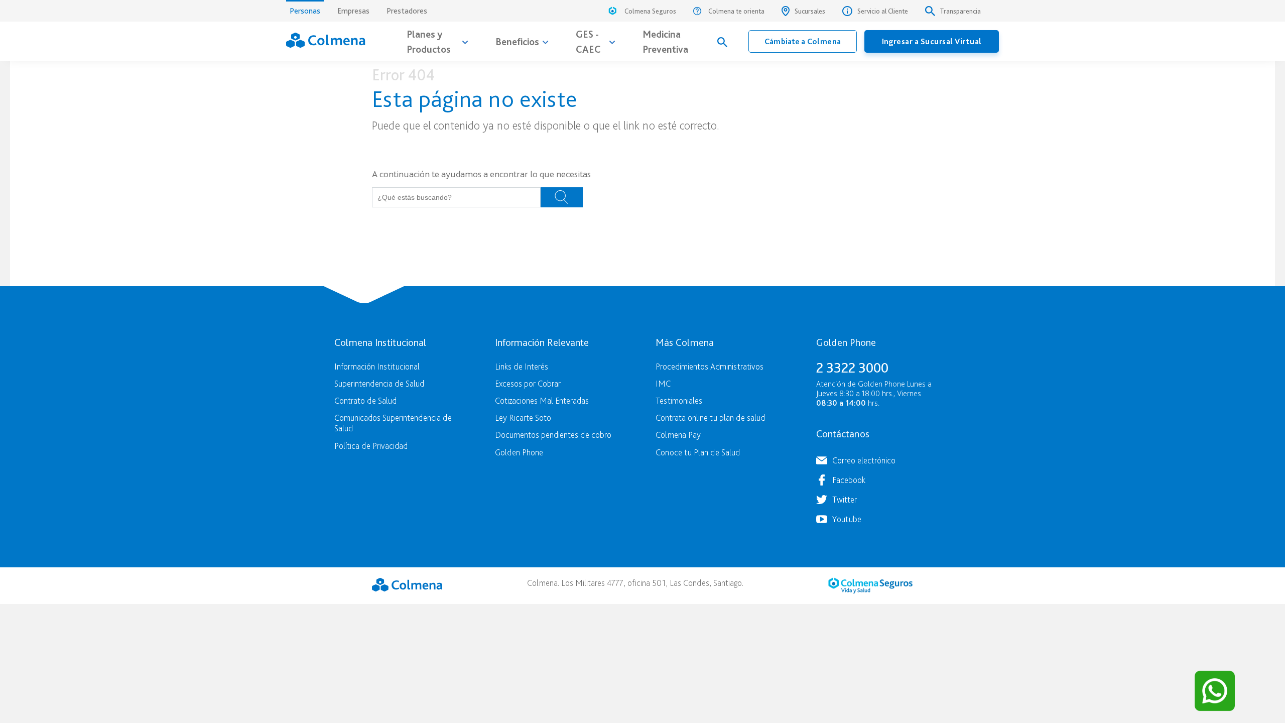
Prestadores (407, 11)
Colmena (407, 584)
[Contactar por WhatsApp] (1215, 691)
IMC (663, 383)
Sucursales (810, 11)
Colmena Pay (678, 434)
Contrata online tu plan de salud (710, 417)
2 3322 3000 (852, 367)
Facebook (848, 479)
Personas (305, 11)
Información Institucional (377, 366)
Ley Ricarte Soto (523, 417)
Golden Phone (519, 452)
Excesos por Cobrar (528, 383)
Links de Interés (521, 366)
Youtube (846, 519)
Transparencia (960, 11)
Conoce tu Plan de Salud (698, 452)
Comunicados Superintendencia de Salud (393, 422)
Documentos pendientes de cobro (553, 434)
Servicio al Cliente (882, 11)
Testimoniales (679, 400)
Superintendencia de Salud (379, 383)
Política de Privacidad (371, 445)
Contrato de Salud (365, 400)
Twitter (844, 499)
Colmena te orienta (736, 11)
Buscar (562, 197)
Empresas (353, 11)
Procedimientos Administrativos (709, 366)
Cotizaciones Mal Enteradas (542, 400)
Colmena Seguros (650, 11)
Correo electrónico (863, 460)
